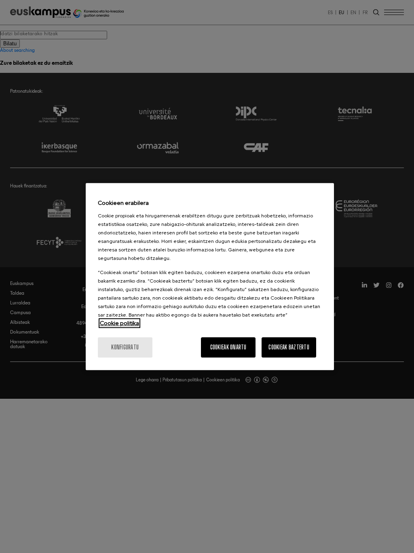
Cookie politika (119, 323)
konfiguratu (125, 347)
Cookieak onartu (228, 347)
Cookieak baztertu (288, 347)
